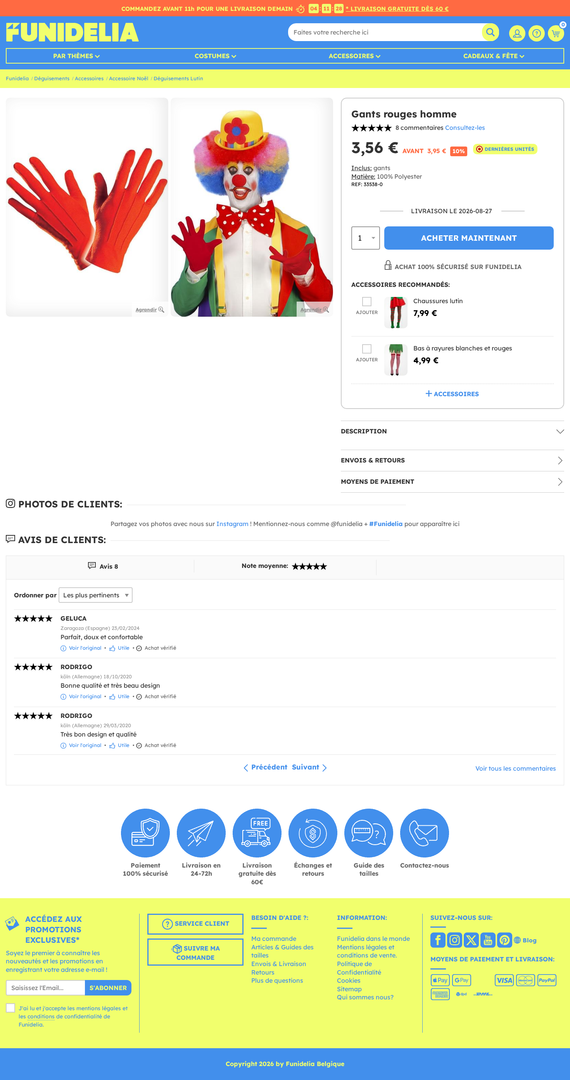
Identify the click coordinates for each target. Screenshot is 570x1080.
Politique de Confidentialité (359, 968)
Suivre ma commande (198, 952)
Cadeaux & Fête (490, 56)
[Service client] (537, 33)
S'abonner (108, 988)
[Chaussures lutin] (396, 312)
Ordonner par (35, 595)
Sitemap (349, 989)
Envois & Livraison (278, 964)
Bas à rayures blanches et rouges (462, 348)
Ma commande (273, 938)
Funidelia (17, 78)
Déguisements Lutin (178, 78)
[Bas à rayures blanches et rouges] (396, 360)
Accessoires (351, 56)
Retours (263, 972)
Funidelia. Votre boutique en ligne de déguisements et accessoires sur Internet (72, 32)
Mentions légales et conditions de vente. (367, 951)
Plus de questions (277, 980)
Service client (201, 923)
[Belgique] (438, 940)
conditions (41, 1016)
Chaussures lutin (438, 301)
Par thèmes (73, 56)
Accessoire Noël (128, 78)
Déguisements (51, 78)
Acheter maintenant (469, 238)
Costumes (212, 56)
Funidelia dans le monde (373, 938)
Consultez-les (465, 127)
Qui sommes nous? (365, 997)
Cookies (349, 980)
